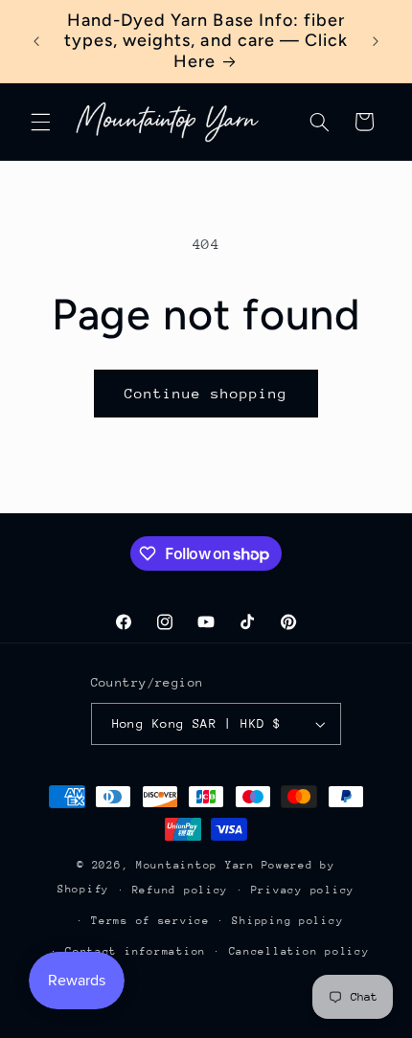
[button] (40, 122)
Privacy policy (303, 890)
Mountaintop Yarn (195, 865)
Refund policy (180, 890)
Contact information (135, 951)
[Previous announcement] (36, 41)
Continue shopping (206, 393)
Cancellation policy (299, 951)
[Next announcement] (376, 41)
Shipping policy (287, 920)
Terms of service (150, 920)
